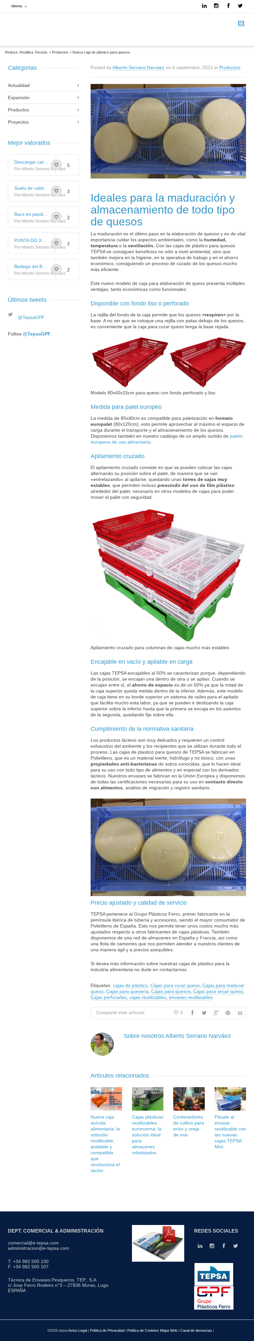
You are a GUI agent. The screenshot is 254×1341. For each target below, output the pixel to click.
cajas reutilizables (147, 997)
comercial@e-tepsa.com (33, 1242)
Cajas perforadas (109, 997)
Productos (229, 67)
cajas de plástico (130, 985)
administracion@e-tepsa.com (38, 1248)
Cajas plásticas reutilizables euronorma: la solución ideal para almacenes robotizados (147, 1134)
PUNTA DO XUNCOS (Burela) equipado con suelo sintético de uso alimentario (31, 240)
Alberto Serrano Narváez (138, 67)
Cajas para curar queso (175, 985)
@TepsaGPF (31, 317)
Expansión (19, 97)
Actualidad (19, 85)
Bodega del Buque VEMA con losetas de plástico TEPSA (31, 266)
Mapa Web (169, 1330)
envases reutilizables (191, 997)
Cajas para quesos (170, 991)
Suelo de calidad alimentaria (31, 188)
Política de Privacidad (107, 1330)
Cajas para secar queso (218, 991)
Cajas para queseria (127, 991)
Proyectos (18, 122)
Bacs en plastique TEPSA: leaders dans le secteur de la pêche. (31, 214)
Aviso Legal (77, 1330)
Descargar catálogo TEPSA (31, 162)
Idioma (16, 6)
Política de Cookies (142, 1330)
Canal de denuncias (196, 1330)
